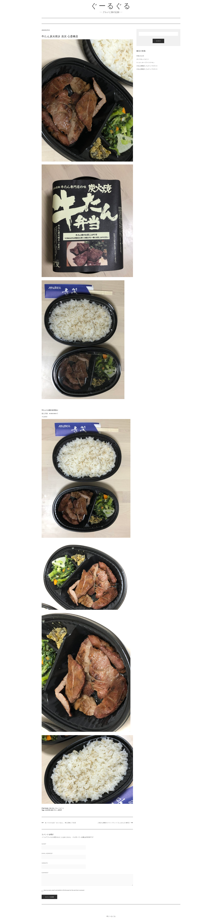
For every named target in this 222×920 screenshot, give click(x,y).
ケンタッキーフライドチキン (145, 62)
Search (158, 41)
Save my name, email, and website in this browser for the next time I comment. (64, 890)
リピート (61, 808)
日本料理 (47, 810)
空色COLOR (140, 56)
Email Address (47, 853)
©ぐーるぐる (111, 916)
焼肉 (51, 810)
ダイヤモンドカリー (142, 59)
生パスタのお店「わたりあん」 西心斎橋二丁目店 (60, 823)
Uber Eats (51, 808)
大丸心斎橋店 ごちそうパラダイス (146, 66)
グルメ (57, 808)
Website (45, 863)
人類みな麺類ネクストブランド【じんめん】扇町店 (114, 823)
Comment (45, 872)
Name (44, 844)
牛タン (55, 810)
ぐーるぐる (111, 6)
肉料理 (60, 810)
